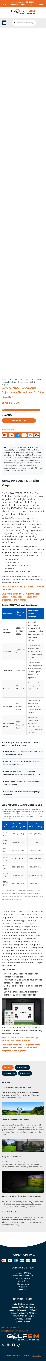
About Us (14, 4)
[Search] (14, 22)
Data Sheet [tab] (25, 1073)
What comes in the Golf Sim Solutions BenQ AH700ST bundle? (21, 782)
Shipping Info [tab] (9, 1073)
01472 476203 (28, 2)
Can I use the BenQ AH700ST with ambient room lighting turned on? (21, 762)
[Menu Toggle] (4, 23)
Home (4, 380)
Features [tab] (7, 1067)
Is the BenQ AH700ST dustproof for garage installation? (21, 793)
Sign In (5, 4)
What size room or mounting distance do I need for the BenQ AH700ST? (23, 752)
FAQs (23, 4)
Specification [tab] (22, 1067)
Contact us (39, 4)
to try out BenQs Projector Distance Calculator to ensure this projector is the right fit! (21, 596)
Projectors (13, 380)
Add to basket (19, 421)
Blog (30, 4)
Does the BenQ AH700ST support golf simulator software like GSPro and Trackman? (21, 772)
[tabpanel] (23, 1154)
